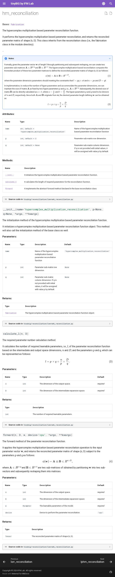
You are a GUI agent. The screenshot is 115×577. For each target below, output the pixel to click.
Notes (11, 58)
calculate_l (10, 182)
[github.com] (110, 572)
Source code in (41, 199)
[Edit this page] (111, 13)
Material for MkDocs (20, 574)
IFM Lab (21, 570)
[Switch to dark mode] (104, 4)
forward (8, 189)
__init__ (9, 175)
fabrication (17, 24)
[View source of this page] (106, 13)
